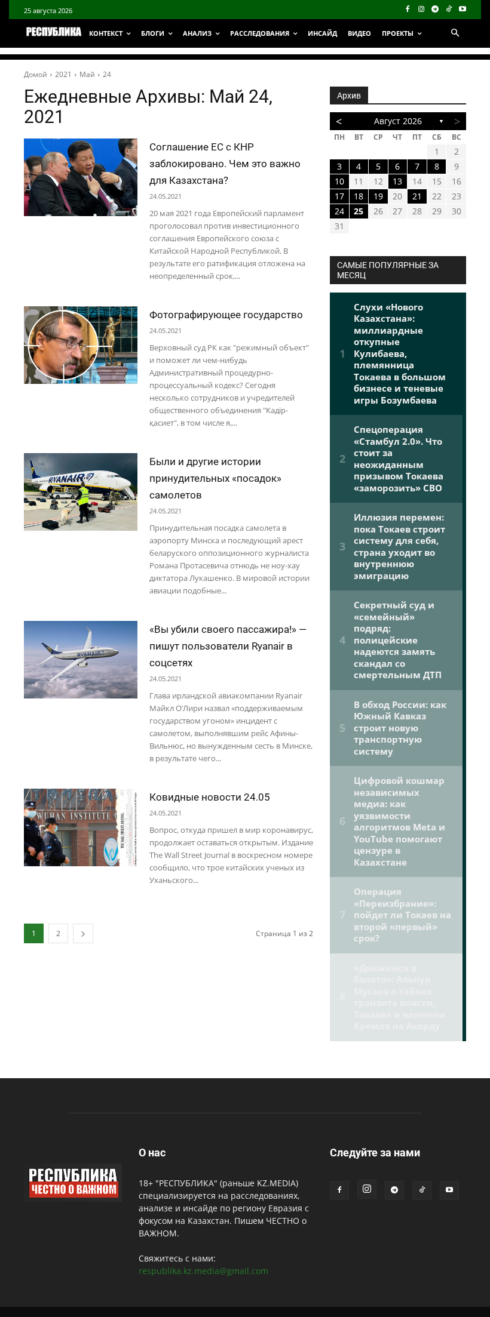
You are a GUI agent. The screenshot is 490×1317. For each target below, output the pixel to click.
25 (358, 211)
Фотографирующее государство (226, 315)
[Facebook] (408, 10)
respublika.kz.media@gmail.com (203, 1270)
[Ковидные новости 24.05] (80, 827)
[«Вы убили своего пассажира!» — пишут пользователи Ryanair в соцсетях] (80, 659)
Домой (35, 74)
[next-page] (83, 933)
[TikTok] (448, 10)
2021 (63, 74)
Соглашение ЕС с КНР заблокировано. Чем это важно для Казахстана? (225, 163)
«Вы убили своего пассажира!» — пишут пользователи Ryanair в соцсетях (228, 646)
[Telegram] (435, 10)
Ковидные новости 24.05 (209, 797)
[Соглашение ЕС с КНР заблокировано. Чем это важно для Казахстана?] (80, 177)
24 (107, 74)
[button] (454, 33)
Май (87, 74)
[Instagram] (421, 10)
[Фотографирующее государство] (80, 345)
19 (378, 196)
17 (339, 196)
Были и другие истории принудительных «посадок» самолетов (215, 478)
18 (358, 196)
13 (397, 181)
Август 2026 (398, 121)
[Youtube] (462, 10)
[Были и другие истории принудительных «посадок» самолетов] (80, 492)
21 (417, 196)
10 (339, 181)
